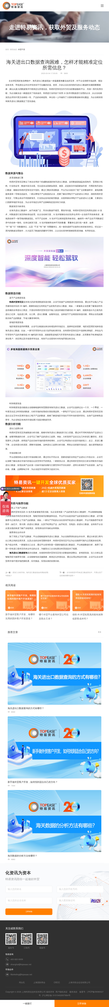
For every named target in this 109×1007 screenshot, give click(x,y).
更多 (99, 632)
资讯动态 (13, 49)
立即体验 (81, 1003)
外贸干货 (21, 49)
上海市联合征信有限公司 (79, 982)
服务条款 (73, 991)
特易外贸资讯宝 (16, 302)
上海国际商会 (39, 982)
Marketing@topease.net (21, 974)
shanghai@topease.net (21, 964)
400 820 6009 (17, 959)
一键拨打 (27, 1003)
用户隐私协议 (61, 991)
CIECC (57, 982)
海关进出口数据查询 (18, 553)
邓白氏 (22, 982)
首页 (7, 49)
